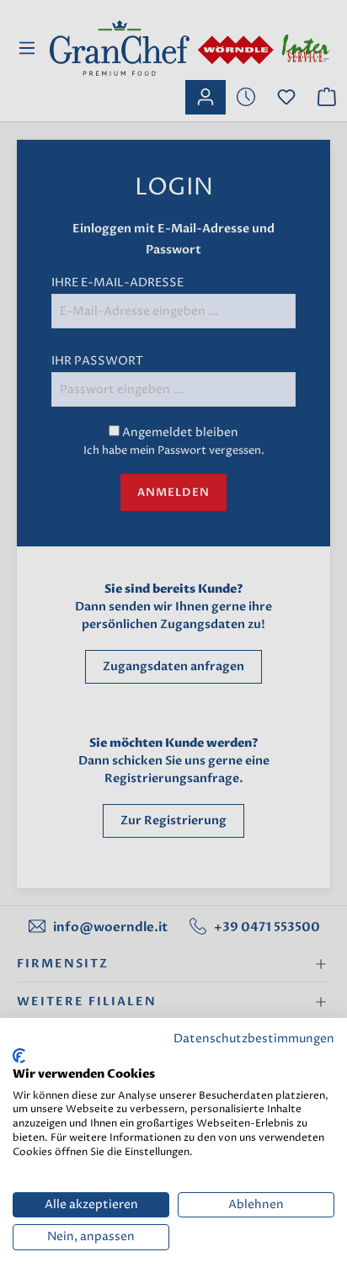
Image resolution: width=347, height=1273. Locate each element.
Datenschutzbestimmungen (254, 1039)
